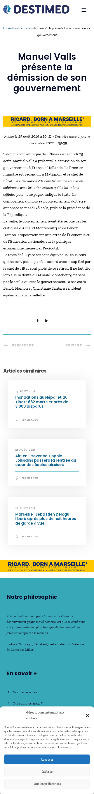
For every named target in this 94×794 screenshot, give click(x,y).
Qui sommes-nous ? (28, 703)
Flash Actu (30, 419)
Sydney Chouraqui (19, 644)
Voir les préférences (47, 784)
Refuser (47, 772)
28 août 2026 (25, 449)
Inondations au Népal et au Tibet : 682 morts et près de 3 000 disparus (41, 402)
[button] (87, 715)
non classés (23, 28)
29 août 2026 (25, 391)
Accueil (8, 28)
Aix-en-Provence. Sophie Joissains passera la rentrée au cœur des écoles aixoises (45, 460)
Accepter (47, 760)
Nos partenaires (25, 692)
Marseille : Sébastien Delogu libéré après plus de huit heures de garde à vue (45, 519)
